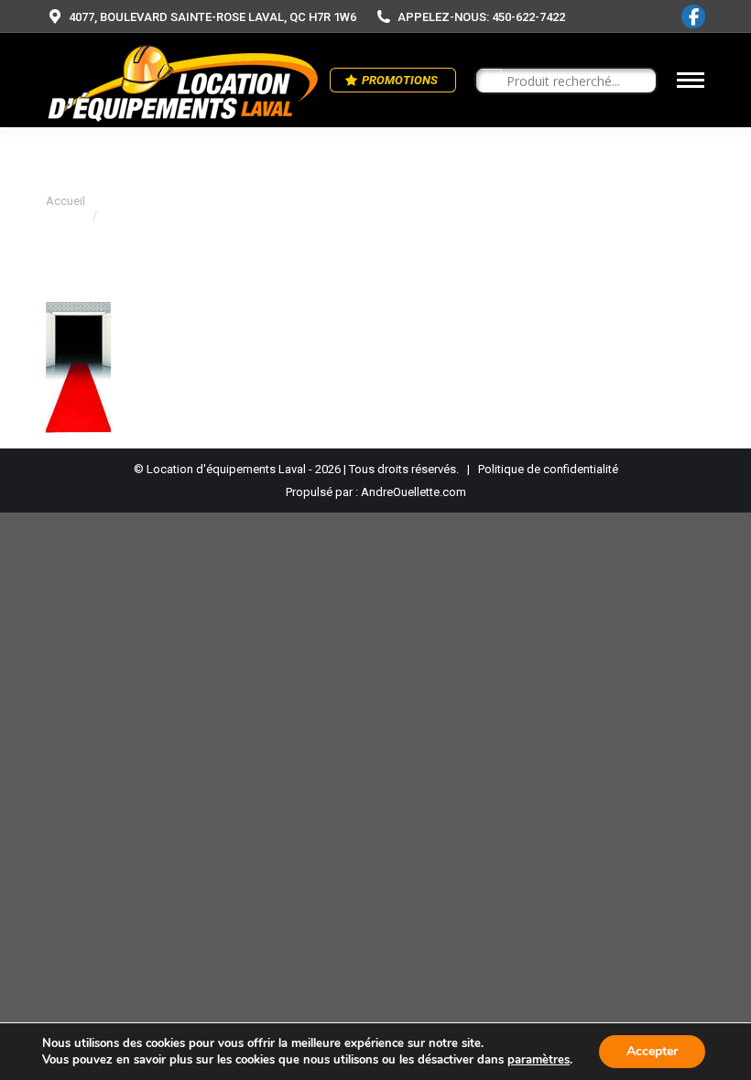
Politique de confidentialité (548, 469)
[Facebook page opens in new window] (693, 16)
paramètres (538, 1060)
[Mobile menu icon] (690, 80)
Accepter (652, 1051)
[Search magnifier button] (489, 81)
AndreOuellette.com (413, 492)
